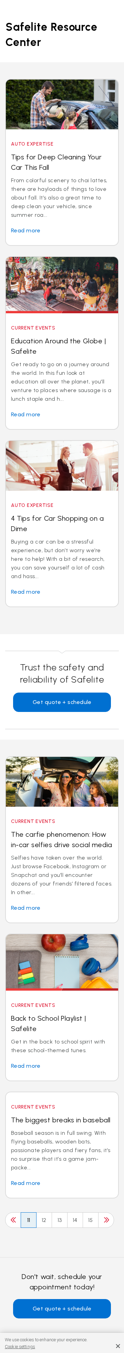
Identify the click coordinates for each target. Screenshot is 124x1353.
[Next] (106, 1220)
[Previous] (13, 1220)
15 (90, 1220)
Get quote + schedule (62, 702)
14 (75, 1220)
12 (44, 1220)
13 (60, 1220)
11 (28, 1220)
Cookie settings (20, 1346)
